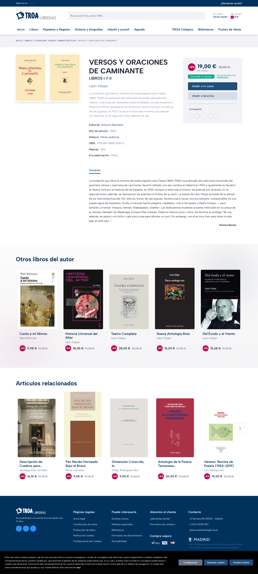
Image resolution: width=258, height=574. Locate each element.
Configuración (191, 562)
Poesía (52, 40)
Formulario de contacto (162, 524)
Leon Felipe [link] (98, 86)
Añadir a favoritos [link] (203, 96)
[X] (26, 529)
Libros (28, 40)
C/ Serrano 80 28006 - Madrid (206, 518)
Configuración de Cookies (87, 541)
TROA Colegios (182, 29)
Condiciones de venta (85, 524)
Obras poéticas (67, 40)
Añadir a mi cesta (203, 86)
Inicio (19, 40)
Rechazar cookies (216, 562)
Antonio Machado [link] (112, 125)
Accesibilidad (119, 541)
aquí (79, 567)
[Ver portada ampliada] (47, 78)
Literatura (40, 40)
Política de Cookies (83, 535)
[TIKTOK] (33, 529)
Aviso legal (79, 518)
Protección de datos (84, 530)
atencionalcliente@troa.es (203, 530)
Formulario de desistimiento (127, 535)
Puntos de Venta (229, 29)
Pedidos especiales (122, 524)
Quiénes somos (120, 518)
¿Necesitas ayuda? (231, 3)
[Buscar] (200, 16)
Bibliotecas (206, 29)
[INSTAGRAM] (19, 529)
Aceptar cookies (241, 562)
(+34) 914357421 (198, 524)
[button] (236, 15)
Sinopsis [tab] (94, 170)
